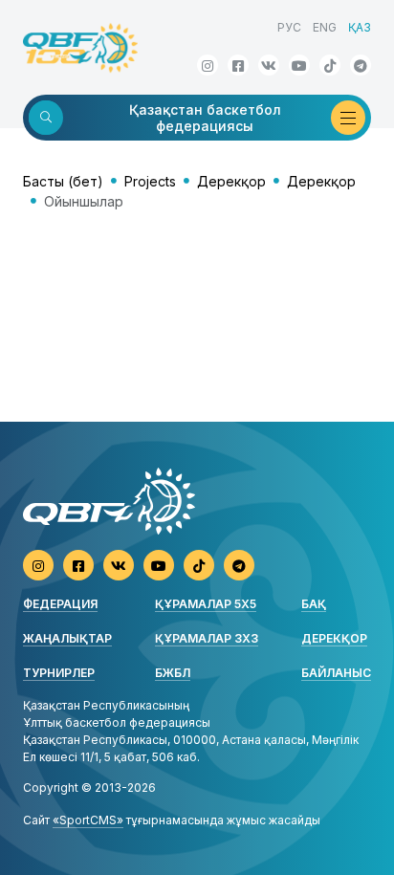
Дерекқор (231, 181)
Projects (150, 181)
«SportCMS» (88, 820)
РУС (289, 27)
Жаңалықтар (67, 638)
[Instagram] (207, 65)
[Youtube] (299, 65)
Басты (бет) (63, 181)
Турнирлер (59, 673)
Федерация (60, 604)
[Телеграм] (360, 65)
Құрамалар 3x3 (206, 638)
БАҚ (313, 604)
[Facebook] (238, 65)
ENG (325, 27)
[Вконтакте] (268, 65)
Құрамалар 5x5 (205, 604)
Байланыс (336, 673)
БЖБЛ (172, 673)
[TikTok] (329, 65)
